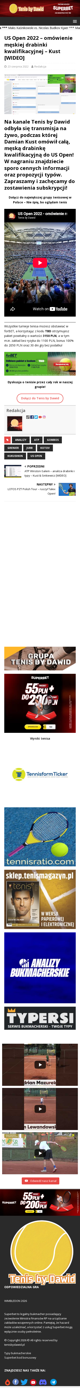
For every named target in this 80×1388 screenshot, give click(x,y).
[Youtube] (33, 1384)
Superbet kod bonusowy (20, 1357)
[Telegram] (53, 1384)
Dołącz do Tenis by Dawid (40, 398)
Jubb (29, 448)
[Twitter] (24, 1384)
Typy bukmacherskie (17, 1353)
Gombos (53, 440)
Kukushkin (15, 456)
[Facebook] (15, 1384)
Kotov (45, 448)
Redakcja (40, 66)
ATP (36, 440)
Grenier (13, 448)
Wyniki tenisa (40, 738)
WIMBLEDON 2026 (15, 1301)
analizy (20, 440)
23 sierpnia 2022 (18, 66)
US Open (36, 456)
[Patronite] (7, 1384)
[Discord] (43, 1384)
